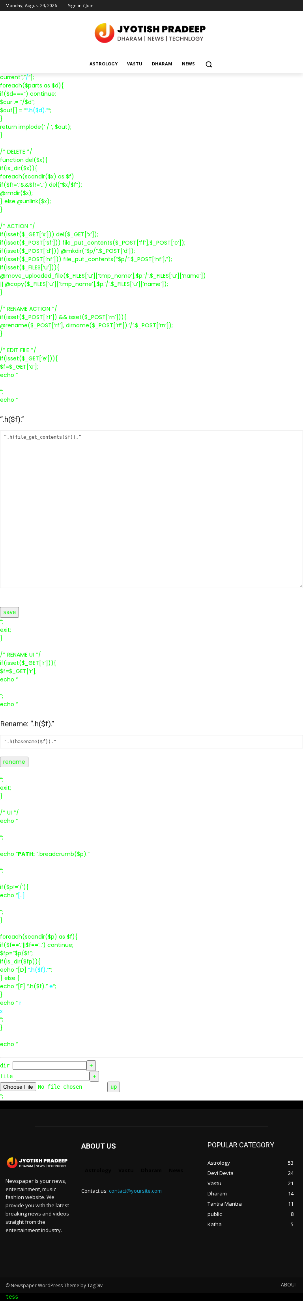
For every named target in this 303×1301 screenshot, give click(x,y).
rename (14, 762)
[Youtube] (292, 5)
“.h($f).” (38, 970)
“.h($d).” (37, 110)
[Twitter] (271, 5)
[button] (209, 64)
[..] (21, 895)
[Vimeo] (281, 5)
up (113, 1087)
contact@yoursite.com (135, 1190)
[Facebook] (249, 5)
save (9, 612)
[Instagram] (260, 5)
